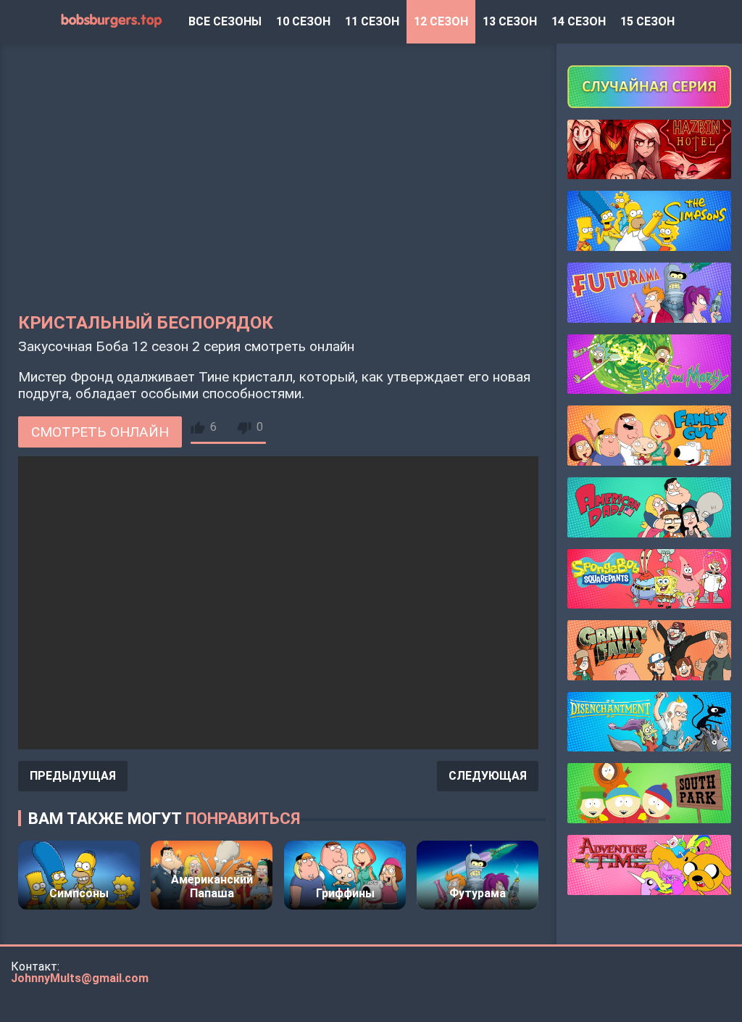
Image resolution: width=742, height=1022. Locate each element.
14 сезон (578, 21)
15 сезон (647, 21)
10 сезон (303, 21)
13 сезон (510, 21)
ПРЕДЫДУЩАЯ (73, 776)
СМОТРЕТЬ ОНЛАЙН (100, 432)
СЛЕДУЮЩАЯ (488, 776)
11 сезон (372, 21)
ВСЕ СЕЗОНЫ (225, 21)
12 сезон (441, 21)
